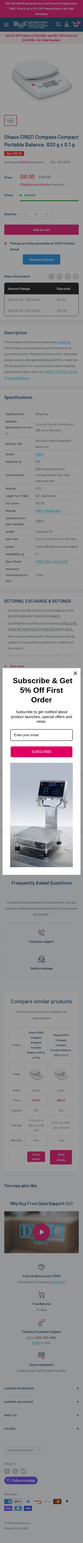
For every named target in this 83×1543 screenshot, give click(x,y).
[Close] (75, 673)
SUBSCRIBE (41, 752)
